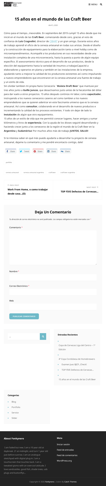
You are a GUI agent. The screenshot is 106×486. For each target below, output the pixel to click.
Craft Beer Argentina (67, 172)
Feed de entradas (65, 449)
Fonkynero (49, 481)
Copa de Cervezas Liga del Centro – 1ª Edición (77, 347)
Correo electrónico (19, 286)
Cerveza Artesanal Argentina (34, 172)
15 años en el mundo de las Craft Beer (77, 379)
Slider (14, 418)
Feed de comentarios (67, 455)
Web (11, 300)
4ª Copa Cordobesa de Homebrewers (77, 359)
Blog (14, 401)
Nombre (14, 271)
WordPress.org (64, 460)
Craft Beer (52, 172)
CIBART (54, 41)
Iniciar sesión (63, 444)
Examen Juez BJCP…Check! (74, 364)
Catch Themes (70, 481)
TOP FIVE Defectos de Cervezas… (78, 369)
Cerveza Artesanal (12, 172)
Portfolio (9, 162)
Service (15, 412)
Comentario (16, 227)
